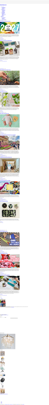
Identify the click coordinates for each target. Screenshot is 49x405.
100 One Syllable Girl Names (4, 253)
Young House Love (3, 4)
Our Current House (3, 178)
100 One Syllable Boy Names (4, 231)
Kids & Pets (3, 251)
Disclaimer (6, 404)
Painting (2, 38)
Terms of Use (11, 404)
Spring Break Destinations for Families (5, 180)
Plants (2, 111)
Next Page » (2, 298)
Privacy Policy (8, 404)
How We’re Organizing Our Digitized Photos (6, 40)
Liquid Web (23, 404)
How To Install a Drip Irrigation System (5, 69)
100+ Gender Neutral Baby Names (4, 113)
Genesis (17, 404)
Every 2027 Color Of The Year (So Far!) (5, 21)
